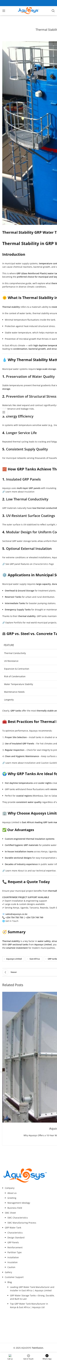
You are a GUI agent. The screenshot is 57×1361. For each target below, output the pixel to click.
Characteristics (15, 1232)
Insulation (29, 491)
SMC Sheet (10, 1212)
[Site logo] (28, 10)
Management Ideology (18, 1202)
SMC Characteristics (17, 1217)
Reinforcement (14, 1247)
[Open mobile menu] (4, 11)
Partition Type (14, 1252)
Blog (9, 1282)
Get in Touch (11, 920)
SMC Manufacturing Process (21, 1222)
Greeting (11, 1197)
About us (12, 1193)
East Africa (35, 959)
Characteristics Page (43, 564)
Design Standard (15, 1237)
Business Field (14, 1207)
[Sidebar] (4, 412)
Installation (30, 762)
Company (9, 1187)
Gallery (8, 1272)
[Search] (53, 11)
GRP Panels (13, 1242)
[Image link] (25, 1175)
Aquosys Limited (14, 959)
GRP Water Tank (13, 1227)
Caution (11, 1267)
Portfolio (18, 622)
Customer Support (14, 1277)
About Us (22, 870)
